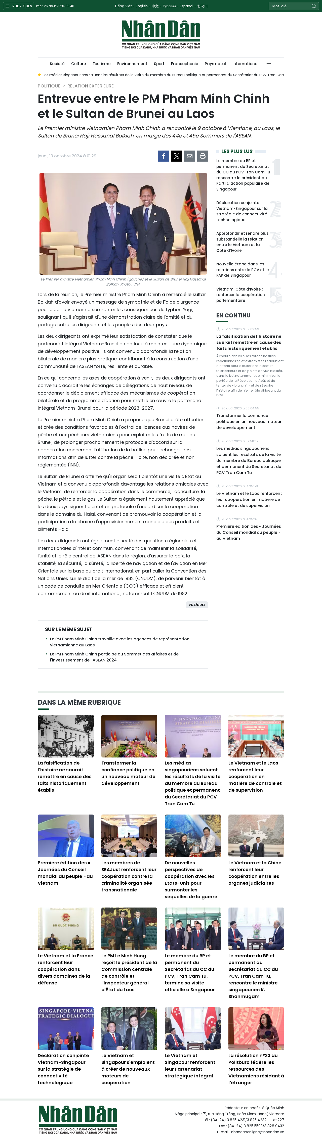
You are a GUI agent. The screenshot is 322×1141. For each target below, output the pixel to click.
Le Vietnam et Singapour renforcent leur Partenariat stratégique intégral (190, 1065)
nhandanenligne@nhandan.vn (257, 1131)
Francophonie (184, 63)
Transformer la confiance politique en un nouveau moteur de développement (248, 422)
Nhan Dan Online (161, 35)
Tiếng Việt (123, 6)
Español (186, 6)
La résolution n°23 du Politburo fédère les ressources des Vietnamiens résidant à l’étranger (256, 1069)
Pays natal (215, 63)
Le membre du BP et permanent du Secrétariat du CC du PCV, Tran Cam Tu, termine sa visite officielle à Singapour (190, 973)
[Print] (202, 156)
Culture (78, 63)
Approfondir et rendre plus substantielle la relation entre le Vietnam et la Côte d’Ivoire (242, 242)
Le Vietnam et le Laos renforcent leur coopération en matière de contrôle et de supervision (249, 499)
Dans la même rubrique (79, 702)
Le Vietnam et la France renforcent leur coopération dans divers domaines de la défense (65, 969)
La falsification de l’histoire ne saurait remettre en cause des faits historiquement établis (248, 342)
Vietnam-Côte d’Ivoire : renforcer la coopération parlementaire (240, 295)
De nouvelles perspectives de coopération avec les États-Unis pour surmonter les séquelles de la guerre (191, 880)
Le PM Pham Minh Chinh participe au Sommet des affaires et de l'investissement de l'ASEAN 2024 (114, 657)
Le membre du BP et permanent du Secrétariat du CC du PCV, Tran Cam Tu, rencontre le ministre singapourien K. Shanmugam (253, 976)
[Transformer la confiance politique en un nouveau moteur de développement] (129, 736)
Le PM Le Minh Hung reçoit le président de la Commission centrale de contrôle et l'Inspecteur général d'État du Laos (129, 973)
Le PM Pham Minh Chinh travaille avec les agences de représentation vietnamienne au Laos (119, 642)
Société (57, 63)
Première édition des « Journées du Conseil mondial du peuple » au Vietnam (248, 532)
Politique (49, 86)
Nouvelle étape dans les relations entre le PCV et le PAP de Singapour (242, 269)
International (245, 63)
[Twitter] (176, 156)
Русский (169, 6)
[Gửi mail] (189, 156)
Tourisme (102, 63)
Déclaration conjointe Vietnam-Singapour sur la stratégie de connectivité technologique (242, 211)
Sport (159, 63)
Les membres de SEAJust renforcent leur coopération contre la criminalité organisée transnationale (128, 876)
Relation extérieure (90, 86)
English (142, 6)
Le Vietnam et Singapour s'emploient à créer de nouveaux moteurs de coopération (128, 1069)
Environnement (132, 63)
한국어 (202, 6)
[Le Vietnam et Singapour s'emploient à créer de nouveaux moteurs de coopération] (129, 1028)
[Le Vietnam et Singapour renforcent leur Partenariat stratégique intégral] (193, 1028)
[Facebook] (163, 156)
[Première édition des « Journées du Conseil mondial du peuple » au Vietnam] (66, 836)
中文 (155, 6)
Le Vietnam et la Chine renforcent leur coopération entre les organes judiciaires (254, 873)
